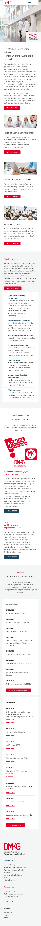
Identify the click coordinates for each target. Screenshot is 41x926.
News (6, 877)
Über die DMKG (9, 865)
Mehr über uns (12, 108)
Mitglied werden (12, 288)
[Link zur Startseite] (8, 2)
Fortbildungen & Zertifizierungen (15, 868)
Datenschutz (8, 915)
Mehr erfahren (12, 152)
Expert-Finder (8, 873)
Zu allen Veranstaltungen (18, 690)
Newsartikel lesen (15, 825)
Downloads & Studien (11, 896)
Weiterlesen (10, 722)
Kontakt (6, 918)
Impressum (8, 913)
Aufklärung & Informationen (13, 894)
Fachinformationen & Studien (14, 870)
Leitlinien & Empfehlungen (13, 875)
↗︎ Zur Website (11, 511)
